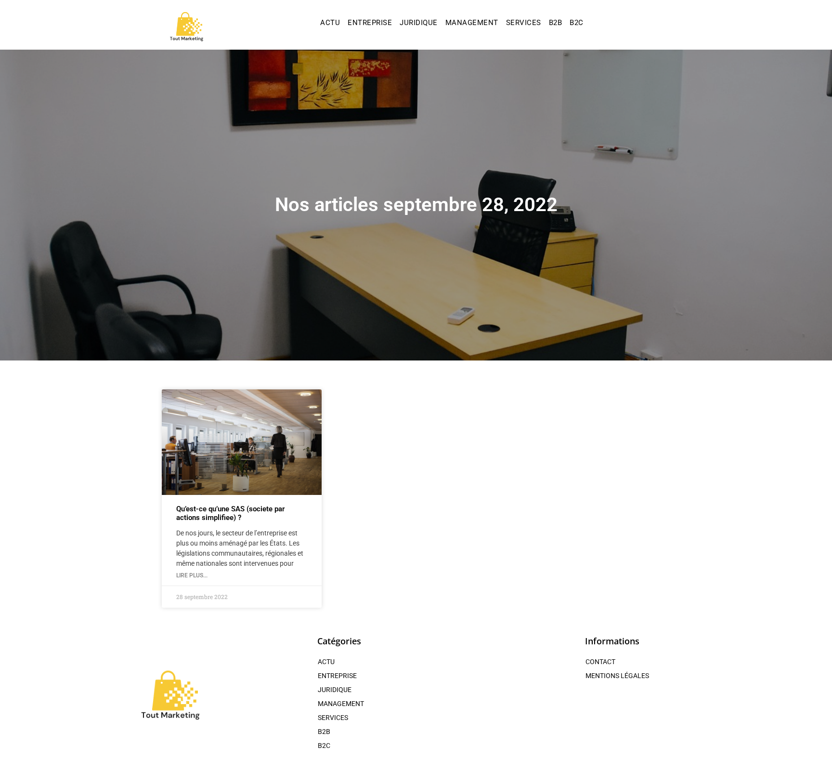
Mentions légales (617, 676)
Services (523, 22)
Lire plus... (192, 575)
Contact (600, 662)
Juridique (419, 22)
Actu (330, 22)
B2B (555, 22)
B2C (577, 22)
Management (471, 22)
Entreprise (370, 22)
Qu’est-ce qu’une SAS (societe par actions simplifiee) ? (230, 513)
